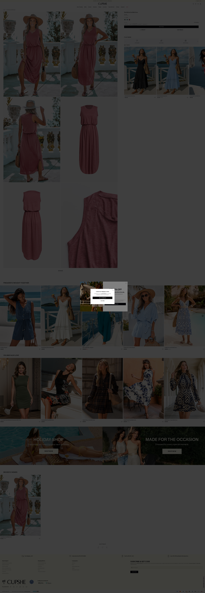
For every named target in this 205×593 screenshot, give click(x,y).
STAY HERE (102, 300)
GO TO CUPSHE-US (102, 297)
